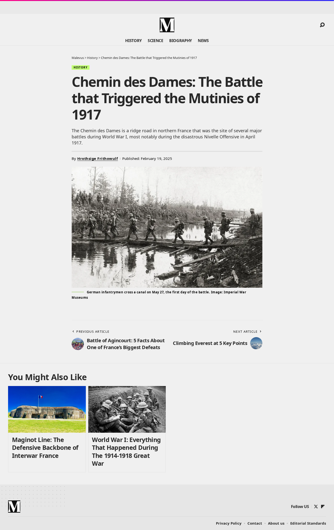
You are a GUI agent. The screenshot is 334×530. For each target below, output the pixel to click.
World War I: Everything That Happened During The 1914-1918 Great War (126, 451)
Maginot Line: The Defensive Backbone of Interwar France (45, 447)
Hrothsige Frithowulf (97, 158)
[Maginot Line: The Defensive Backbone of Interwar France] (47, 409)
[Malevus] (167, 25)
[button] (322, 24)
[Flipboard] (323, 506)
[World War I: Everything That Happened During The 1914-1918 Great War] (127, 409)
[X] (316, 506)
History (81, 67)
